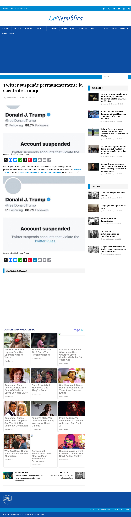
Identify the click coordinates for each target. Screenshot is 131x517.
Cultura (104, 29)
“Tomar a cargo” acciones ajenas (113, 193)
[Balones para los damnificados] (93, 221)
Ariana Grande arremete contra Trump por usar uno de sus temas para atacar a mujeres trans (113, 167)
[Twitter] (109, 8)
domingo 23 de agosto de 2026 (113, 104)
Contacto (118, 509)
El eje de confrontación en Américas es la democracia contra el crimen (113, 248)
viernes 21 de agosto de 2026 (112, 198)
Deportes (40, 29)
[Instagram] (124, 8)
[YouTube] (119, 8)
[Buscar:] (115, 77)
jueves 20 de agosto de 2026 (112, 224)
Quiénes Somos (104, 509)
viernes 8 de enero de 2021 (17, 98)
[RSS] (129, 8)
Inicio (92, 509)
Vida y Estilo (8, 34)
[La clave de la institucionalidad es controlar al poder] (93, 234)
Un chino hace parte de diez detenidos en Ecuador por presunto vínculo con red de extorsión (114, 150)
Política (17, 29)
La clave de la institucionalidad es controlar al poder (110, 233)
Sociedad (83, 29)
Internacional (68, 29)
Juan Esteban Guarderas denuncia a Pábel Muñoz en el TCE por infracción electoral (113, 115)
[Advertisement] (65, 55)
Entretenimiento (120, 29)
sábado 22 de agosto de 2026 (112, 121)
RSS (127, 509)
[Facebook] (104, 8)
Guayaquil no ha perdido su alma (113, 206)
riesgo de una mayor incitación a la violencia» (39, 172)
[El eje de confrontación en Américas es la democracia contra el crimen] (93, 249)
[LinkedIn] (114, 8)
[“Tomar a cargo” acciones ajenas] (93, 195)
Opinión (28, 29)
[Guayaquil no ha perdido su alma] (93, 208)
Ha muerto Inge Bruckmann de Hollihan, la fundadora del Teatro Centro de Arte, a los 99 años (114, 97)
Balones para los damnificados (108, 219)
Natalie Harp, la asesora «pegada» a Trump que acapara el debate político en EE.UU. (114, 132)
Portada (6, 29)
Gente (94, 29)
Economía (52, 29)
